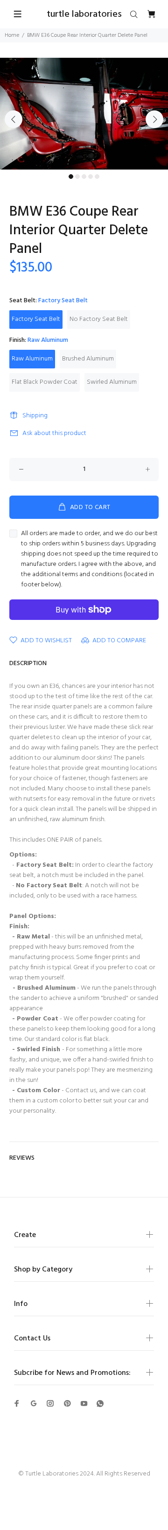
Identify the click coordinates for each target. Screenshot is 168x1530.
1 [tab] (71, 176)
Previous (13, 119)
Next (154, 119)
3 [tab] (84, 176)
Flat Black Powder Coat (44, 382)
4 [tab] (90, 176)
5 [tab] (97, 176)
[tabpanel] (84, 114)
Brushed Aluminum (88, 359)
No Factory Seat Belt (99, 319)
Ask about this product (54, 433)
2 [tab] (77, 176)
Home (12, 35)
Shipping (35, 415)
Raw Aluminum (32, 359)
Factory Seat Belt (36, 319)
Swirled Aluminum (112, 382)
